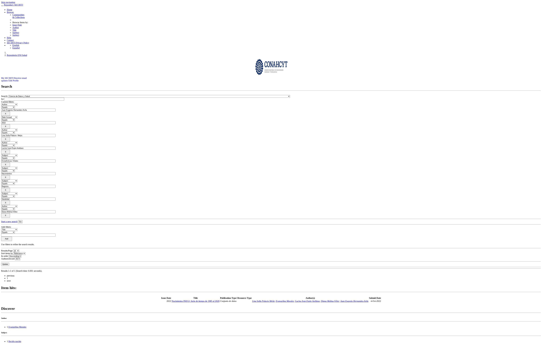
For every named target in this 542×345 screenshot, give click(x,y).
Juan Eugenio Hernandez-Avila (354, 301)
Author (15, 27)
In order (4, 256)
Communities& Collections (18, 16)
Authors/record (8, 259)
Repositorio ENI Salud (17, 55)
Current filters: (7, 102)
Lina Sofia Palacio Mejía (263, 301)
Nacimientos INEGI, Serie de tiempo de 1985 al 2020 (195, 301)
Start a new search (9, 221)
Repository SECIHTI (13, 5)
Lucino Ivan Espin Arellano (307, 301)
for (2, 99)
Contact (10, 40)
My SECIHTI (7, 78)
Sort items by (7, 253)
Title (14, 30)
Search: (4, 96)
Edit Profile (13, 80)
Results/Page (7, 250)
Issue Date (17, 25)
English (15, 45)
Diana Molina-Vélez (330, 301)
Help (9, 37)
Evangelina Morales (285, 301)
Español (16, 48)
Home (9, 9)
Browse (10, 12)
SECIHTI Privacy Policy (18, 43)
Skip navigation (8, 2)
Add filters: (6, 227)
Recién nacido (14, 341)
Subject (15, 32)
